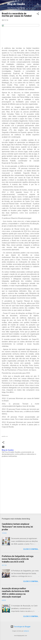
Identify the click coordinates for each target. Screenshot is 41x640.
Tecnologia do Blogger (22, 627)
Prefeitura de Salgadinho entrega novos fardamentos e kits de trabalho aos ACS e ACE (17, 559)
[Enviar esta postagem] (3, 448)
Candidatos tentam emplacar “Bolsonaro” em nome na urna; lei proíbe (17, 527)
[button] (37, 14)
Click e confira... (31, 549)
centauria (26, 631)
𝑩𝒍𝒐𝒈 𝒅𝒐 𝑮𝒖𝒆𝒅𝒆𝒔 (16, 4)
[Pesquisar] (37, 4)
